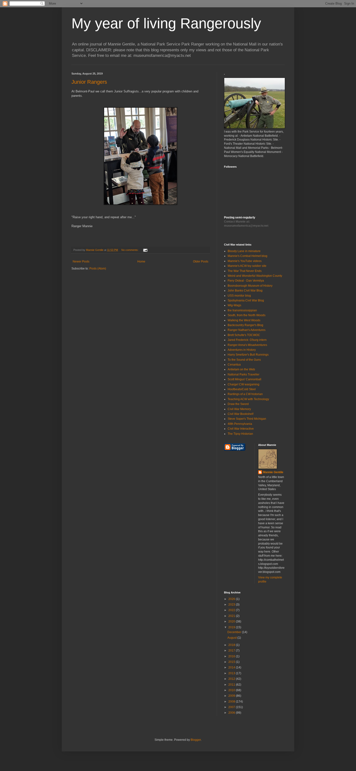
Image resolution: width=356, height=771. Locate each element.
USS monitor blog (239, 295)
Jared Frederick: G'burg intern (247, 340)
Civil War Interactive (241, 428)
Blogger (196, 739)
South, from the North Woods (246, 315)
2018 (232, 645)
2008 (232, 701)
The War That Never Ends (245, 271)
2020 (232, 621)
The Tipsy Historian (240, 433)
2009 (232, 695)
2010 (232, 690)
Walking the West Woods (244, 320)
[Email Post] (145, 249)
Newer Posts (81, 261)
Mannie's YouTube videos (245, 261)
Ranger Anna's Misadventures (247, 345)
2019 (232, 627)
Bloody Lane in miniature (244, 251)
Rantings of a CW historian (245, 394)
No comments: (130, 249)
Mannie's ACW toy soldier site (247, 266)
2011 (232, 684)
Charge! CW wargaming (243, 384)
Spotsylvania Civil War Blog (246, 300)
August (232, 637)
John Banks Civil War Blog (245, 290)
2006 (232, 712)
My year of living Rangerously (166, 23)
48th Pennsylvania (240, 424)
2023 (232, 604)
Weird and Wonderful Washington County (255, 275)
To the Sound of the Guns (244, 359)
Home (141, 261)
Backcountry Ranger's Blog (245, 325)
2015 (232, 662)
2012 (232, 679)
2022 (232, 610)
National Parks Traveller (243, 374)
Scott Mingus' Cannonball (244, 379)
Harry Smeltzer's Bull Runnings (248, 354)
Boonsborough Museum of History (250, 285)
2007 (232, 707)
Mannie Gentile (273, 472)
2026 (232, 599)
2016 (232, 656)
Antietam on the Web (241, 369)
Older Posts (200, 261)
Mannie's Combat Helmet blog (247, 256)
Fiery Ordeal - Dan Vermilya (246, 280)
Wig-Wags (234, 305)
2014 (232, 667)
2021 (232, 616)
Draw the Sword (238, 404)
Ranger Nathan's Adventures (246, 330)
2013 (232, 673)
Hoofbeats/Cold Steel (242, 389)
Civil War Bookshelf (240, 414)
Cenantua (234, 364)
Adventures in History (242, 350)
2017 (232, 650)
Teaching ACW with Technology (248, 399)
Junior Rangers (89, 82)
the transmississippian (242, 310)
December (234, 632)
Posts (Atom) (97, 268)
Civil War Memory (239, 409)
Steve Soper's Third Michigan (247, 418)
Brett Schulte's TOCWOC (244, 335)
